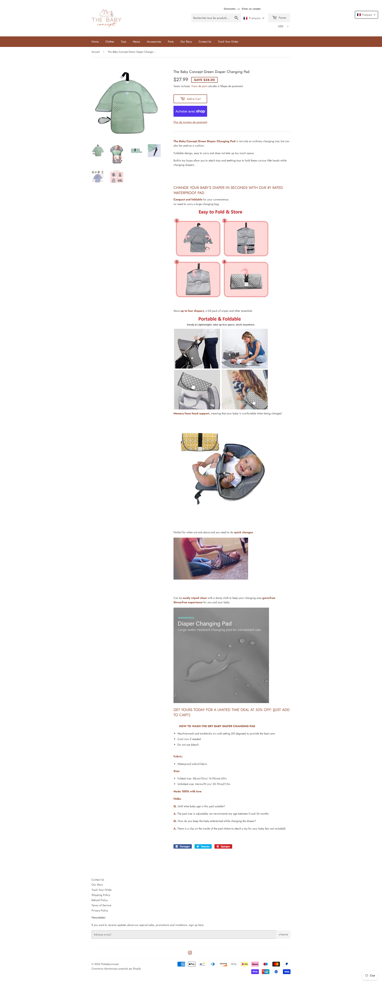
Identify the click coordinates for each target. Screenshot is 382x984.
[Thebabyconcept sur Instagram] (190, 953)
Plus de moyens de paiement (190, 122)
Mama (136, 42)
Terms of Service (101, 905)
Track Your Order (228, 42)
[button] (366, 14)
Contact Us (205, 42)
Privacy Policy (100, 910)
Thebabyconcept (110, 964)
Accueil (96, 52)
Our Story (186, 42)
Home (95, 42)
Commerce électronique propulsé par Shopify (116, 968)
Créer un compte (251, 8)
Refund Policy (100, 900)
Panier (282, 18)
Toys (123, 42)
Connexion (230, 8)
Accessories (154, 42)
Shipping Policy (101, 895)
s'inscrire (283, 934)
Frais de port (199, 86)
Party (171, 42)
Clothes (109, 42)
